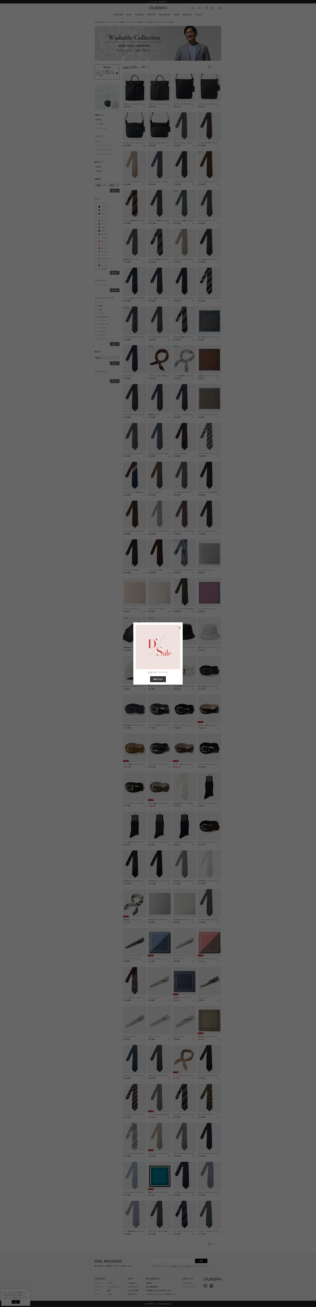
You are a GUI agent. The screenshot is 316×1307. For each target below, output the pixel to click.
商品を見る (158, 679)
